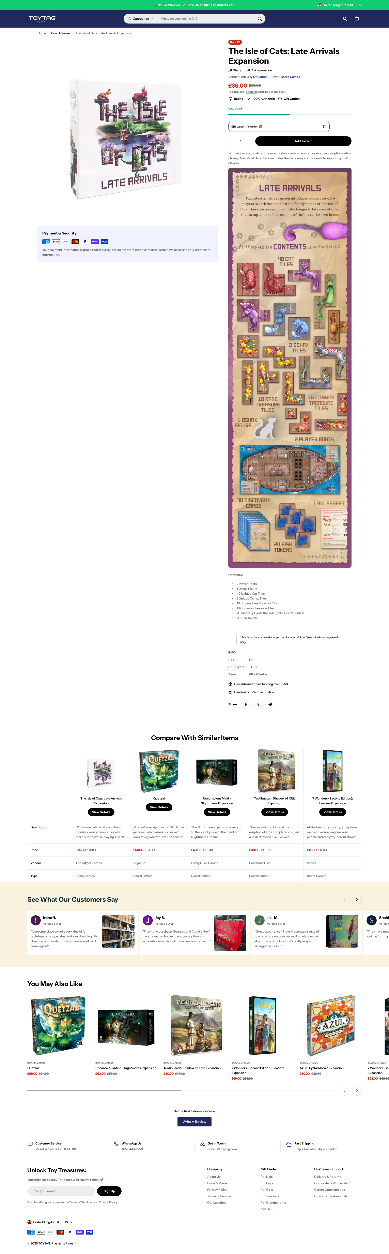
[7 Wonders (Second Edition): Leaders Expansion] (263, 1026)
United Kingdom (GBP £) (340, 5)
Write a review (195, 1122)
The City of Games (253, 77)
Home (41, 33)
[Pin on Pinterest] (270, 704)
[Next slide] (357, 899)
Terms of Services (81, 1202)
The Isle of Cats (310, 637)
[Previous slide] (344, 899)
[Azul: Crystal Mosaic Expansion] (331, 1026)
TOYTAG (44, 1243)
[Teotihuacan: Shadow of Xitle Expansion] (194, 1026)
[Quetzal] (58, 1026)
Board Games (60, 33)
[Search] (259, 18)
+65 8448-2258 (132, 1149)
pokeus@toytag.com (222, 1149)
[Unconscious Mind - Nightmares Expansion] (126, 1026)
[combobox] (194, 19)
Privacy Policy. (108, 1202)
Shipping (251, 91)
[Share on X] (258, 704)
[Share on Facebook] (246, 704)
